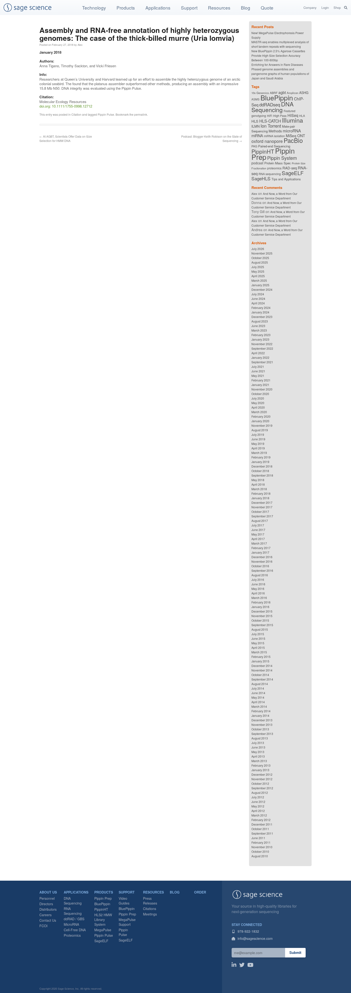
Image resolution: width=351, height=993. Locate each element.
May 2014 (257, 697)
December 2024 (261, 289)
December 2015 (261, 611)
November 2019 (261, 425)
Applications (157, 7)
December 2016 (261, 557)
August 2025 (259, 262)
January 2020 (260, 421)
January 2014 (260, 715)
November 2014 (261, 670)
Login (325, 7)
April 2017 (258, 539)
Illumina (292, 120)
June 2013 (258, 747)
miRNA (257, 135)
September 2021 (262, 362)
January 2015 (260, 661)
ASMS (255, 99)
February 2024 (261, 308)
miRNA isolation (274, 136)
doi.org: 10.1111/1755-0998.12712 (65, 106)
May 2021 (257, 376)
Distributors (48, 909)
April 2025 (258, 276)
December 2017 (261, 502)
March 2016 (259, 598)
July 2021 (257, 366)
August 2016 (259, 575)
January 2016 (260, 607)
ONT (301, 135)
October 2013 (260, 729)
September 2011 (262, 833)
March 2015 (259, 652)
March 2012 (259, 815)
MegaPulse (102, 929)
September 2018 (262, 475)
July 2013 (257, 743)
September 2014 (262, 679)
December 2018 (261, 466)
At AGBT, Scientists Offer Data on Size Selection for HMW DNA (65, 138)
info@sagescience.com (255, 938)
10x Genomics (260, 93)
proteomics (274, 168)
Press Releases (150, 900)
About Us (48, 892)
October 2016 (260, 566)
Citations (149, 908)
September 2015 (262, 625)
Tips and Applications (286, 179)
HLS (254, 121)
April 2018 (258, 484)
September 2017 (262, 516)
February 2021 (261, 380)
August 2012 (259, 792)
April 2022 (258, 353)
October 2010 (260, 851)
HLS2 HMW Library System (103, 919)
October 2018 (260, 471)
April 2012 (258, 811)
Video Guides (124, 900)
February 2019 (261, 457)
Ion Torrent (271, 126)
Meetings (150, 914)
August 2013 (259, 738)
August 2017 (259, 521)
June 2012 (258, 802)
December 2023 (261, 317)
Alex (80, 45)
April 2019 (258, 448)
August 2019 (259, 430)
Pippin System (282, 157)
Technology (94, 7)
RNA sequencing (270, 174)
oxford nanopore (267, 141)
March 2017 (259, 543)
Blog (245, 7)
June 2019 (258, 439)
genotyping (258, 116)
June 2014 (258, 693)
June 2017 (258, 530)
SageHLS (261, 178)
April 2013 (258, 756)
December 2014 (261, 666)
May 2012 (257, 806)
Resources (219, 7)
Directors (46, 903)
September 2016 (262, 570)
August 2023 (259, 321)
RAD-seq (289, 167)
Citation (76, 114)
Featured (289, 111)
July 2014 (257, 688)
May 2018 (257, 480)
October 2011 (260, 829)
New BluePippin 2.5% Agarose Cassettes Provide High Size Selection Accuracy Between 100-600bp (278, 55)
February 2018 (261, 493)
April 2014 (258, 702)
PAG (254, 146)
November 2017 (261, 507)
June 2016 (258, 584)
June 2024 (258, 298)
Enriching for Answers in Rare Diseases (277, 64)
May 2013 (257, 752)
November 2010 (261, 847)
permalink (140, 114)
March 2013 (259, 761)
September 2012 (262, 788)
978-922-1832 (248, 931)
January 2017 (260, 552)
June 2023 (258, 326)
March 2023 (259, 330)
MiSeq (291, 135)
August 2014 (259, 684)
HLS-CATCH (270, 121)
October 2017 (260, 511)
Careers (45, 914)
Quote (267, 7)
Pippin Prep (103, 898)
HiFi (269, 116)
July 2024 (257, 294)
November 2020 (261, 389)
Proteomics (72, 935)
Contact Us (47, 920)
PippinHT (262, 151)
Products (126, 7)
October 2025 (260, 258)
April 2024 (258, 303)
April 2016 (258, 593)
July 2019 (257, 434)
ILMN (255, 126)
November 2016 (261, 561)
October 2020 (260, 394)
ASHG (303, 92)
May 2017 (257, 534)
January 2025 (260, 285)
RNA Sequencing (73, 911)
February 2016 (261, 602)
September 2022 (262, 348)
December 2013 (261, 720)
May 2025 (257, 271)
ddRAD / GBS (74, 918)
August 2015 (259, 629)
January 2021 (260, 385)
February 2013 (261, 765)
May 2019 (257, 444)
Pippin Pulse (106, 114)
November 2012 (261, 779)
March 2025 (259, 280)
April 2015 (258, 647)
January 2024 (260, 312)
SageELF (292, 173)
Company (310, 7)
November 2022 (261, 344)
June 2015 (258, 638)
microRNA (292, 131)
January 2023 (260, 339)
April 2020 (258, 407)
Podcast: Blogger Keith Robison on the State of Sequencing (211, 138)
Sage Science (27, 7)
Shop (337, 7)
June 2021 (258, 371)
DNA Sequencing (272, 107)
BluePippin (277, 97)
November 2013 (261, 725)
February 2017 (261, 548)
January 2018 (260, 498)
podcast (257, 163)
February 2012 (261, 820)
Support (189, 7)
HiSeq (292, 115)
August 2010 (259, 856)
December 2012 (261, 774)
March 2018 (259, 489)
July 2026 (257, 249)
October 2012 (260, 783)
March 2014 (259, 706)
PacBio (293, 140)
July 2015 (257, 634)
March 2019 (259, 453)
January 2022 (260, 357)
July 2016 (257, 579)
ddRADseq (269, 104)
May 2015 (257, 643)
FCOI (43, 925)
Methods (275, 130)
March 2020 (259, 412)
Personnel (47, 898)
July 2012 (257, 797)
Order (200, 892)
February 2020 (261, 416)
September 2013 (262, 734)
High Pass (280, 116)
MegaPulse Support (127, 922)
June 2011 (258, 838)
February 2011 (261, 842)
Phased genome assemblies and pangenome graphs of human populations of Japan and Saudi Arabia (280, 73)
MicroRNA (71, 924)
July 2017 (257, 525)
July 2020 (257, 398)
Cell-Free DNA (75, 929)
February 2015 (261, 657)
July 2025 (257, 267)
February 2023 (261, 335)
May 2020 (257, 403)
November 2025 (261, 253)
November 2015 (261, 616)
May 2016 (257, 589)
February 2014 (261, 711)
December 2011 (261, 824)
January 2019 (260, 462)
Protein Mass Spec (277, 163)
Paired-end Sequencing (274, 146)
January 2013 (260, 770)
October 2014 (260, 675)
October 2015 (260, 620)
